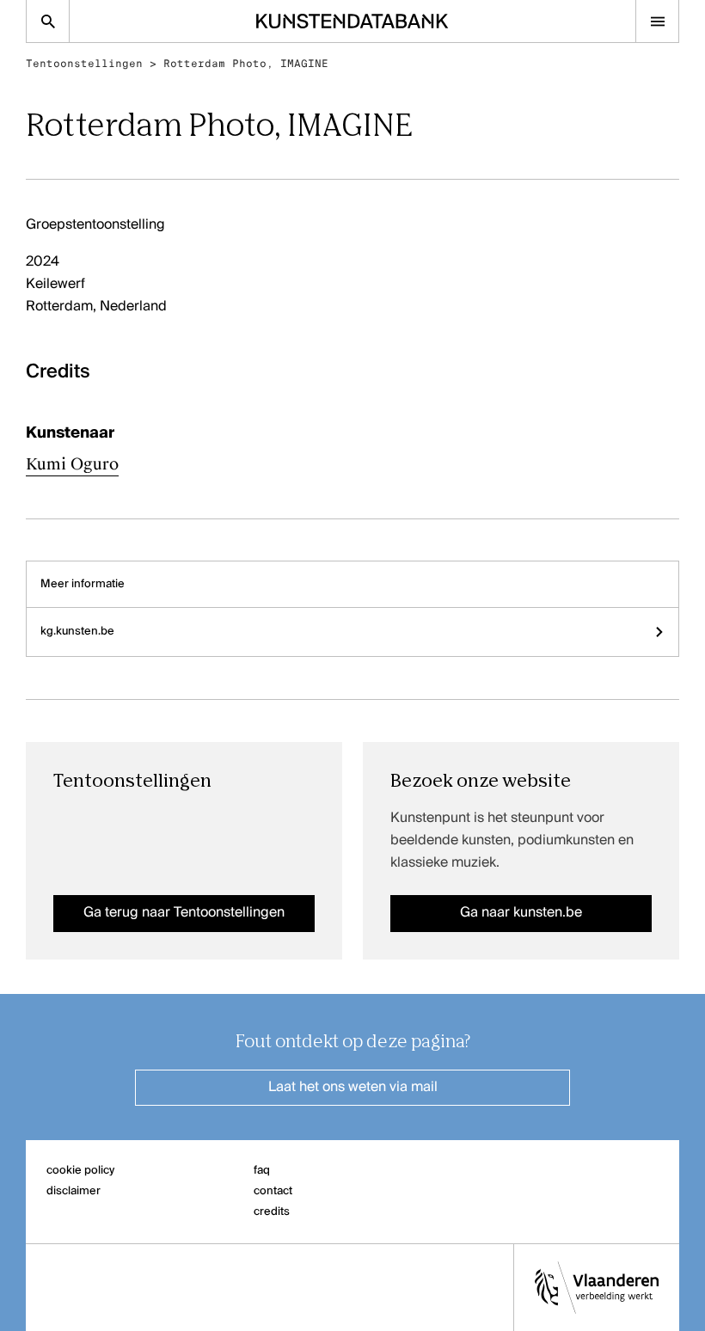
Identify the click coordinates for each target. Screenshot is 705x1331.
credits (272, 1212)
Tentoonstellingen (84, 64)
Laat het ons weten (353, 1088)
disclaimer (73, 1191)
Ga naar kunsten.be (521, 913)
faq (262, 1170)
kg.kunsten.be (77, 631)
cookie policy (80, 1170)
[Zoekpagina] (48, 21)
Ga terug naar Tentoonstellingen (184, 913)
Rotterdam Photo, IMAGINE (245, 64)
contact (273, 1191)
